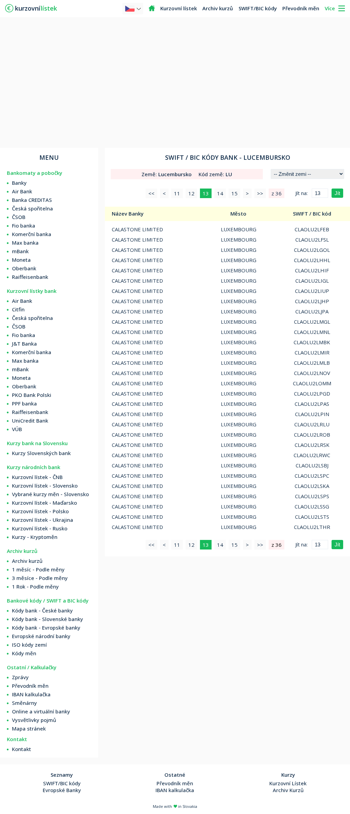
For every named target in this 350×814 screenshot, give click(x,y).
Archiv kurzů (217, 8)
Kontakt (21, 749)
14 (220, 193)
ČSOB (18, 217)
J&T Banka (24, 343)
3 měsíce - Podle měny (40, 577)
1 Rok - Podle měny (35, 586)
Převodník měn (300, 8)
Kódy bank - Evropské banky (46, 627)
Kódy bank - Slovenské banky (47, 619)
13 (206, 193)
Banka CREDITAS (32, 199)
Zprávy (20, 677)
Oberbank (24, 268)
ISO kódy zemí (29, 644)
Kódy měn (24, 653)
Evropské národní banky (41, 636)
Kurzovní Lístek (288, 783)
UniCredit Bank (30, 420)
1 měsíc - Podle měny (38, 569)
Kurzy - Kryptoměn (34, 536)
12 (191, 193)
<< (151, 193)
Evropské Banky (62, 790)
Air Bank (22, 191)
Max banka (25, 242)
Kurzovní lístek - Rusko (39, 528)
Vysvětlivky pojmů (34, 719)
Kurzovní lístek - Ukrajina (42, 519)
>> (260, 193)
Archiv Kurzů (288, 790)
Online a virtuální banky (41, 711)
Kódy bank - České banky (42, 610)
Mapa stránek (29, 728)
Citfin (18, 309)
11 (177, 193)
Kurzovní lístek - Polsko (40, 511)
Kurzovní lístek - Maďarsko (44, 502)
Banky (19, 182)
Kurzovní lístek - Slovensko (45, 485)
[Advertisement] (175, 82)
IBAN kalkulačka (31, 694)
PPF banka (24, 403)
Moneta (21, 259)
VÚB (17, 429)
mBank (20, 251)
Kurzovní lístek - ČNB (37, 477)
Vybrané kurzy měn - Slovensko (50, 494)
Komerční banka (31, 234)
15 (234, 193)
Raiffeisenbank (30, 276)
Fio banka (23, 225)
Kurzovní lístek (178, 8)
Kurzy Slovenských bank (41, 453)
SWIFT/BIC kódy (258, 8)
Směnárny (24, 702)
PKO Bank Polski (31, 394)
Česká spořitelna (32, 208)
